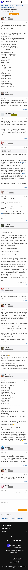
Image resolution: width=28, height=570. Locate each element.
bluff (2, 213)
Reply (26, 89)
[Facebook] (10, 540)
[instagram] (14, 540)
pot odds (22, 162)
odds (22, 159)
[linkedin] (17, 540)
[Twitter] (7, 540)
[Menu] (26, 2)
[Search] (24, 2)
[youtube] (20, 540)
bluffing (23, 173)
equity (13, 130)
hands (25, 207)
